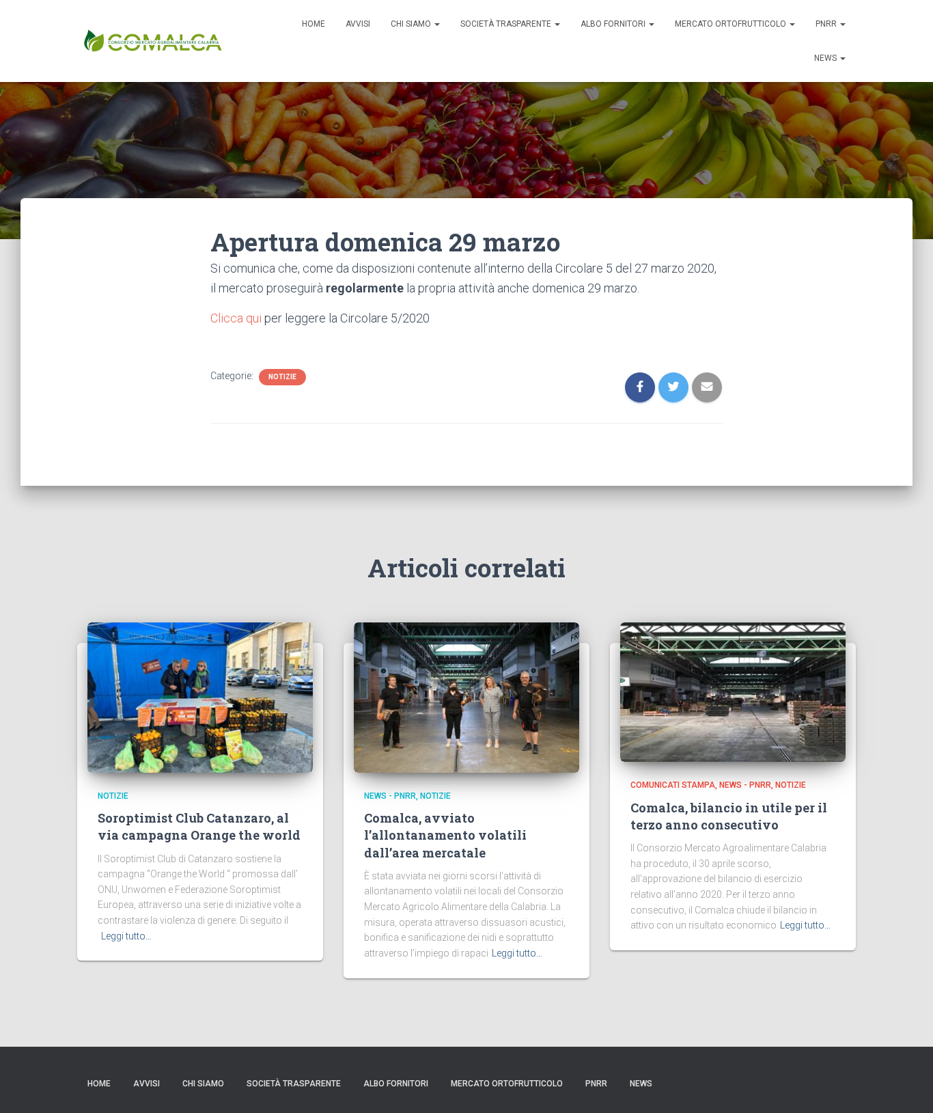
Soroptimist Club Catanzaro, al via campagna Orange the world (199, 826)
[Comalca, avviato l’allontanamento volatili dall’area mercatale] (466, 696)
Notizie (282, 377)
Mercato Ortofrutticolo (731, 24)
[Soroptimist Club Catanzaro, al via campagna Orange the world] (200, 696)
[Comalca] (152, 41)
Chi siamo (412, 24)
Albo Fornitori (614, 24)
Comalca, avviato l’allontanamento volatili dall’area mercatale (445, 835)
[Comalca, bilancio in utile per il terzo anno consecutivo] (733, 691)
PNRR (827, 24)
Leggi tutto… (126, 936)
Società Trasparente (506, 24)
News (826, 58)
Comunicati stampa (672, 785)
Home (313, 24)
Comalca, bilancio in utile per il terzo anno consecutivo (728, 816)
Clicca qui (236, 318)
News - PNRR (390, 796)
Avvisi (358, 24)
